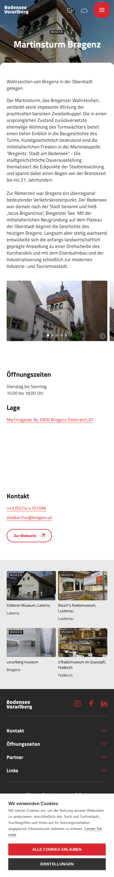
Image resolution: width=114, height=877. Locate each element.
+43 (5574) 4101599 (26, 508)
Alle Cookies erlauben (56, 849)
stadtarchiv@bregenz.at (29, 517)
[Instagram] (77, 703)
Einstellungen (57, 864)
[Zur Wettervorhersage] (84, 10)
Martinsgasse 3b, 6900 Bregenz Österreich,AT (50, 419)
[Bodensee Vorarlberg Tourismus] (16, 10)
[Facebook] (90, 703)
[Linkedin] (104, 703)
